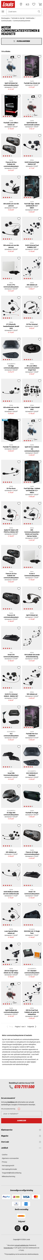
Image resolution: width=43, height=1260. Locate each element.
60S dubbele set (11, 852)
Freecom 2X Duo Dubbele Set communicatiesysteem (11, 576)
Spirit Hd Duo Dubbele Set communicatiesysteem (31, 449)
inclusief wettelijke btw (21, 1245)
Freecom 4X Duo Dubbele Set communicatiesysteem (11, 164)
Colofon (4, 1155)
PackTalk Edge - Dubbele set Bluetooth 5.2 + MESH (32, 490)
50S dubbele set (32, 694)
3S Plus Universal (31, 324)
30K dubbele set (32, 285)
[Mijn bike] (27, 4)
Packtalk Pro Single (32, 813)
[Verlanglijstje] (33, 4)
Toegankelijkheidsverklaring (11, 1173)
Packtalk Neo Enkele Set (32, 83)
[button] (39, 11)
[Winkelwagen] (40, 4)
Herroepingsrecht (8, 1165)
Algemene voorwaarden (10, 1158)
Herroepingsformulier (9, 1169)
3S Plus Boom (11, 488)
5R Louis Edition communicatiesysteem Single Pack (31, 368)
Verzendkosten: (8, 1248)
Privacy (4, 1162)
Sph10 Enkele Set (32, 615)
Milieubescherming (8, 1176)
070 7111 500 (24, 1087)
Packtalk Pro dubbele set (11, 447)
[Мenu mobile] (3, 11)
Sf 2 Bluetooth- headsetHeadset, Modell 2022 (11, 326)
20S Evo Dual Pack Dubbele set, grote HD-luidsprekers (32, 1012)
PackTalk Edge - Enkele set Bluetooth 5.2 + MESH (31, 206)
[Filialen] (21, 4)
